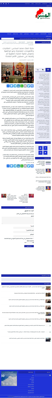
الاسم (32, 226)
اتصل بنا (32, 382)
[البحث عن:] (7, 38)
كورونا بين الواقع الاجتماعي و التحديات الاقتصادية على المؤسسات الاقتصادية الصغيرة (40, 163)
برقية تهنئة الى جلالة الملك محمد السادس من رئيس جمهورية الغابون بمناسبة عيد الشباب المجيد (43, 89)
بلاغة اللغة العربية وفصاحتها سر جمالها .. (43, 177)
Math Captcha (30, 241)
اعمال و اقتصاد (48, 36)
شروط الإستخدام (44, 3)
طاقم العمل (32, 379)
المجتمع (37, 34)
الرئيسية (49, 34)
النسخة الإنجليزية (48, 5)
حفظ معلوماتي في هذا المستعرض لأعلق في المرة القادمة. (18, 238)
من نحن (32, 377)
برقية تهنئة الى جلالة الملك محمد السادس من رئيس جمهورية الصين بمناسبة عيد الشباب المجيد (44, 95)
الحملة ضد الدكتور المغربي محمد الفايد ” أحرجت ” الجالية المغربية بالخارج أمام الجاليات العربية (40, 189)
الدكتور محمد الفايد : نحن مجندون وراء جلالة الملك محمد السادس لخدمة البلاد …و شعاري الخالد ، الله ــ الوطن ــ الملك (40, 171)
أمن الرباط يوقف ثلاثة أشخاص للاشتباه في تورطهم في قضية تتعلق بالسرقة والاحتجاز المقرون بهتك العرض (43, 116)
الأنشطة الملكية (43, 34)
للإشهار (33, 3)
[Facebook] (8, 4)
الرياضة (21, 34)
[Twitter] (3, 4)
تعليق (32, 216)
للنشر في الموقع (38, 3)
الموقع (32, 234)
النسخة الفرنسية (27, 3)
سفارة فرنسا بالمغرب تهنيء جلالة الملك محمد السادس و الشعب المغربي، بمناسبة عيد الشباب (43, 129)
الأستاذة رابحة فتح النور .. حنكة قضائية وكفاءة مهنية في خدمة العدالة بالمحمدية (43, 83)
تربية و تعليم (26, 34)
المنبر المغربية (29, 60)
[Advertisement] (17, 21)
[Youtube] (6, 4)
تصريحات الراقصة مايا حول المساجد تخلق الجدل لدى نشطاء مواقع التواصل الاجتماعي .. (43, 182)
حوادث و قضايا (15, 34)
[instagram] (1, 4)
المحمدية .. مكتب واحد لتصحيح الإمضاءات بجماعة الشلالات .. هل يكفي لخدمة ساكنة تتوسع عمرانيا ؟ (43, 122)
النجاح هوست (15, 396)
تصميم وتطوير (23, 396)
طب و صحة (9, 34)
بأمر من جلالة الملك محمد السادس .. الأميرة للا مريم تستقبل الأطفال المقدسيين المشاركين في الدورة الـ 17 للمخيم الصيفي (44, 77)
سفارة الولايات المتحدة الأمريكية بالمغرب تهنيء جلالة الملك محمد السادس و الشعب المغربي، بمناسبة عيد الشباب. (43, 135)
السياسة (32, 34)
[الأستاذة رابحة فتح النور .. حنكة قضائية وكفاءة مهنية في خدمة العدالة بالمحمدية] (48, 295)
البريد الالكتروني (30, 230)
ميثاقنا (32, 381)
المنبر (50, 3)
